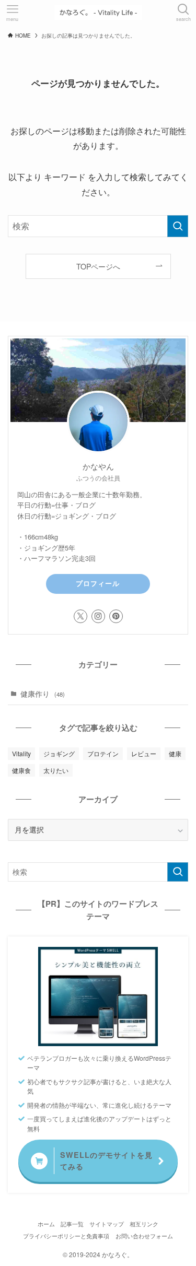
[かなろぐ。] (98, 12)
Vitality (21, 753)
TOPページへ (98, 266)
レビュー (143, 753)
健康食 (21, 770)
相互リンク (144, 1224)
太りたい (55, 770)
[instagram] (98, 616)
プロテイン (103, 753)
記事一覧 (72, 1224)
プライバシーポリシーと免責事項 (66, 1236)
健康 (175, 753)
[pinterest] (116, 616)
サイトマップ (106, 1224)
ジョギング (59, 753)
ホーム (46, 1224)
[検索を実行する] (177, 226)
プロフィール (98, 583)
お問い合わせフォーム (144, 1236)
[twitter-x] (80, 616)
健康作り (42, 694)
